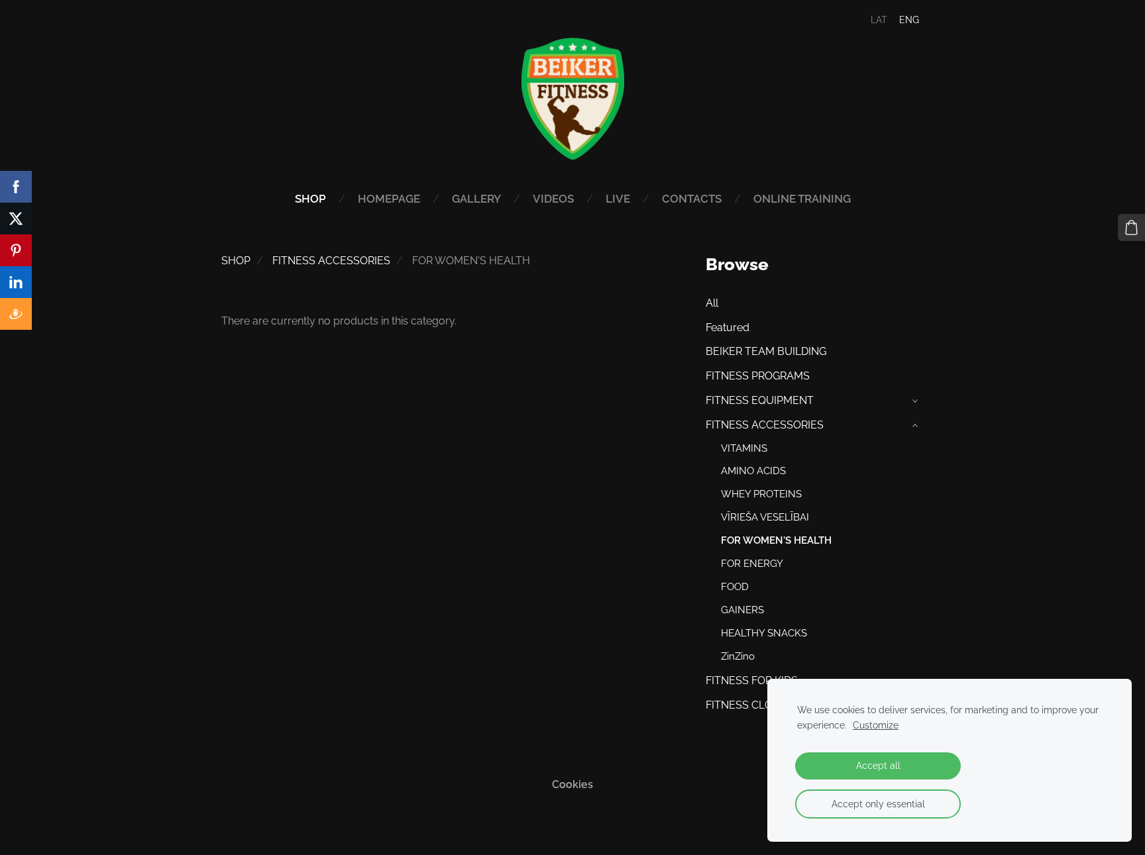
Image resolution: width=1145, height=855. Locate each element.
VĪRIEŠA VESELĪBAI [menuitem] (765, 517)
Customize (876, 724)
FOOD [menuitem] (735, 587)
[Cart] (1131, 227)
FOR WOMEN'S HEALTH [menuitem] (776, 540)
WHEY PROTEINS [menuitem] (761, 494)
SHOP (235, 260)
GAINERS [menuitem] (742, 610)
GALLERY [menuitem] (476, 198)
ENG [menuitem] (909, 20)
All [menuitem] (712, 303)
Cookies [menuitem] (572, 784)
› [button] (916, 401)
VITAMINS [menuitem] (744, 448)
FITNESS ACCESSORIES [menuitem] (765, 425)
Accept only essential (878, 803)
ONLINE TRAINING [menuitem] (802, 198)
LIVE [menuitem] (618, 198)
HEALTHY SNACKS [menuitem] (764, 633)
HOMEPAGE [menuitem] (389, 198)
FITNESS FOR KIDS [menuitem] (752, 680)
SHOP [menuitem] (310, 198)
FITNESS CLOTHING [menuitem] (755, 705)
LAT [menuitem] (879, 20)
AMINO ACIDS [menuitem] (753, 471)
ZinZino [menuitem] (738, 656)
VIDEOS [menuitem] (553, 198)
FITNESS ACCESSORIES (331, 260)
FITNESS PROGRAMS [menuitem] (758, 376)
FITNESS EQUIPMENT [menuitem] (760, 400)
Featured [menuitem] (727, 327)
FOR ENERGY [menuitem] (752, 564)
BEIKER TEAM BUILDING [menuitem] (766, 351)
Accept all (878, 765)
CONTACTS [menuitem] (692, 198)
